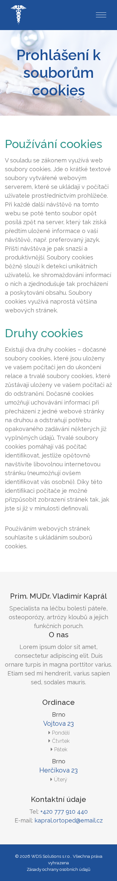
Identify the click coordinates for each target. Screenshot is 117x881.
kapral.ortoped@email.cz (68, 820)
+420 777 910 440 (64, 811)
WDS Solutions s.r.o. (51, 856)
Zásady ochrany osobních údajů (58, 869)
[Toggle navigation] (98, 15)
